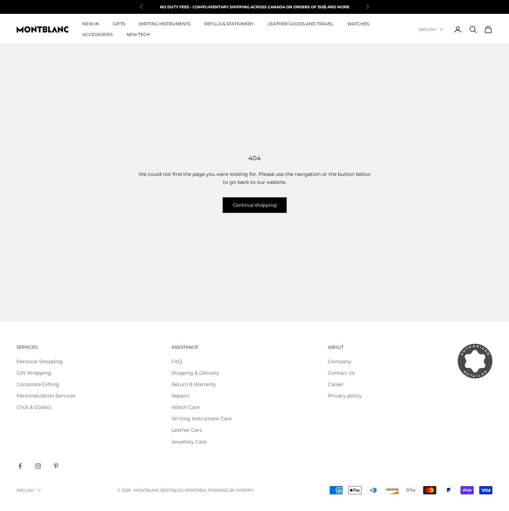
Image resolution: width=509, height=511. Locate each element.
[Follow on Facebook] (20, 466)
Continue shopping (255, 205)
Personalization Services (46, 396)
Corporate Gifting (38, 384)
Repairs (180, 396)
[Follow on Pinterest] (56, 466)
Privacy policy (345, 396)
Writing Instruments (164, 23)
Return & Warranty (193, 384)
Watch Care (185, 407)
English (427, 29)
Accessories (97, 34)
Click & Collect (34, 407)
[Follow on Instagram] (38, 466)
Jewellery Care (188, 442)
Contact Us (341, 373)
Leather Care (186, 430)
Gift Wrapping (34, 373)
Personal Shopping (40, 361)
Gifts (119, 23)
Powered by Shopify (230, 490)
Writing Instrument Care (201, 418)
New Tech (138, 34)
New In (90, 23)
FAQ (176, 361)
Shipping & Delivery (195, 373)
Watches (358, 23)
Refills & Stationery (229, 23)
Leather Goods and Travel (300, 23)
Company (339, 361)
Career (336, 384)
